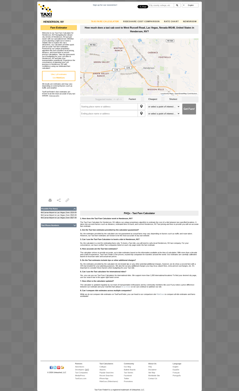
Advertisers (79, 367)
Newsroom (190, 21)
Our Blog (127, 367)
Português (177, 376)
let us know (125, 287)
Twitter (126, 378)
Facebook (128, 376)
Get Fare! (189, 109)
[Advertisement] (58, 145)
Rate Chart (171, 21)
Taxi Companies (81, 373)
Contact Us (152, 378)
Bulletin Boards (130, 370)
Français (176, 373)
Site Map (151, 373)
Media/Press (80, 376)
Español (176, 370)
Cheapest (152, 99)
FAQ (150, 367)
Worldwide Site (154, 376)
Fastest (132, 99)
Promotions (128, 381)
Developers (79, 370)
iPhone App (104, 378)
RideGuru (160, 294)
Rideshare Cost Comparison (141, 21)
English (175, 367)
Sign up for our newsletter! (105, 5)
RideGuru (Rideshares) (109, 381)
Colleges (103, 367)
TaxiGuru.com (80, 378)
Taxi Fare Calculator (105, 21)
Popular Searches (107, 373)
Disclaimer (152, 370)
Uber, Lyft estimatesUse (59, 76)
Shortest (173, 99)
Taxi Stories (128, 373)
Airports (103, 370)
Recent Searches (106, 376)
